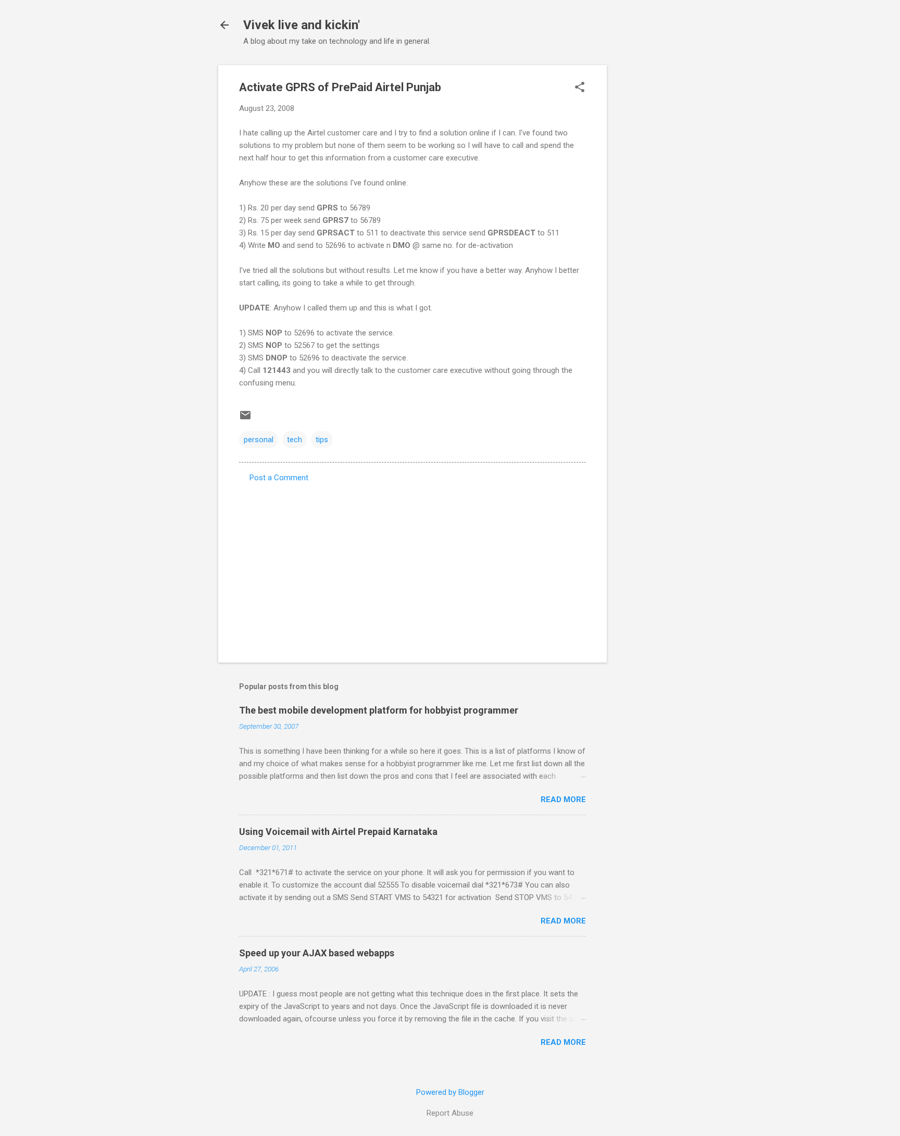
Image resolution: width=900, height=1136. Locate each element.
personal (258, 439)
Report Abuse (450, 1113)
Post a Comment (278, 477)
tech (294, 439)
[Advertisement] (648, 221)
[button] (579, 88)
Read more (563, 799)
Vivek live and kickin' (301, 25)
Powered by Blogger (450, 1092)
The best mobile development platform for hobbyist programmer (378, 710)
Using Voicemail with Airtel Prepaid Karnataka (338, 831)
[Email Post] (245, 418)
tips (322, 439)
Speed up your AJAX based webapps (316, 952)
